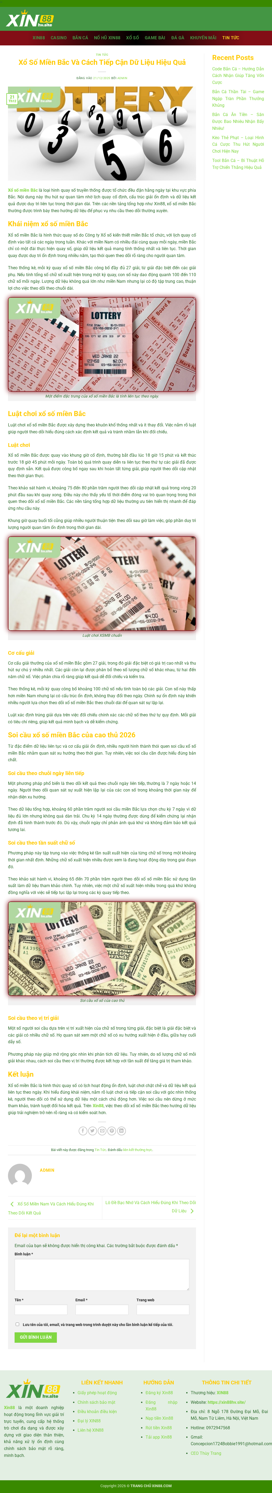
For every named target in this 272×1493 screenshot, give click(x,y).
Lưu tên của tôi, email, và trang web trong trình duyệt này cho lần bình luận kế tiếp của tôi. (98, 1325)
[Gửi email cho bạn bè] (102, 1131)
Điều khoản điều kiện (97, 1411)
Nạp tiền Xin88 (159, 1418)
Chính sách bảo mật (96, 1402)
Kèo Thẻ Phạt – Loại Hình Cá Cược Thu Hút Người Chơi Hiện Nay (238, 144)
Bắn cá (80, 37)
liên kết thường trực (137, 1150)
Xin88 (39, 37)
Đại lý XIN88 (89, 1420)
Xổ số (132, 37)
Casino (59, 37)
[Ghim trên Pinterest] (111, 1131)
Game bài (155, 37)
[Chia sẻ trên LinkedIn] (121, 1131)
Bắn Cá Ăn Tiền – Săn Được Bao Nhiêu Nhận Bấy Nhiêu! (238, 121)
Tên (19, 1300)
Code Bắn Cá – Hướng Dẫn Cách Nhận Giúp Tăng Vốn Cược (238, 75)
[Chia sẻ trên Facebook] (83, 1131)
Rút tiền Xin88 (159, 1427)
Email (81, 1300)
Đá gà (178, 37)
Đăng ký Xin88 (159, 1392)
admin (122, 78)
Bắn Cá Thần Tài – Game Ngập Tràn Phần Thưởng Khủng (238, 98)
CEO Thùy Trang (206, 1453)
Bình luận (24, 1254)
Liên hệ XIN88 (91, 1430)
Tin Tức (230, 37)
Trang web (145, 1300)
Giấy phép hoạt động (97, 1392)
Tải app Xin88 (159, 1437)
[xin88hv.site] (30, 18)
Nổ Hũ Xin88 (107, 37)
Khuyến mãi (203, 37)
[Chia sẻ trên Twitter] (92, 1131)
